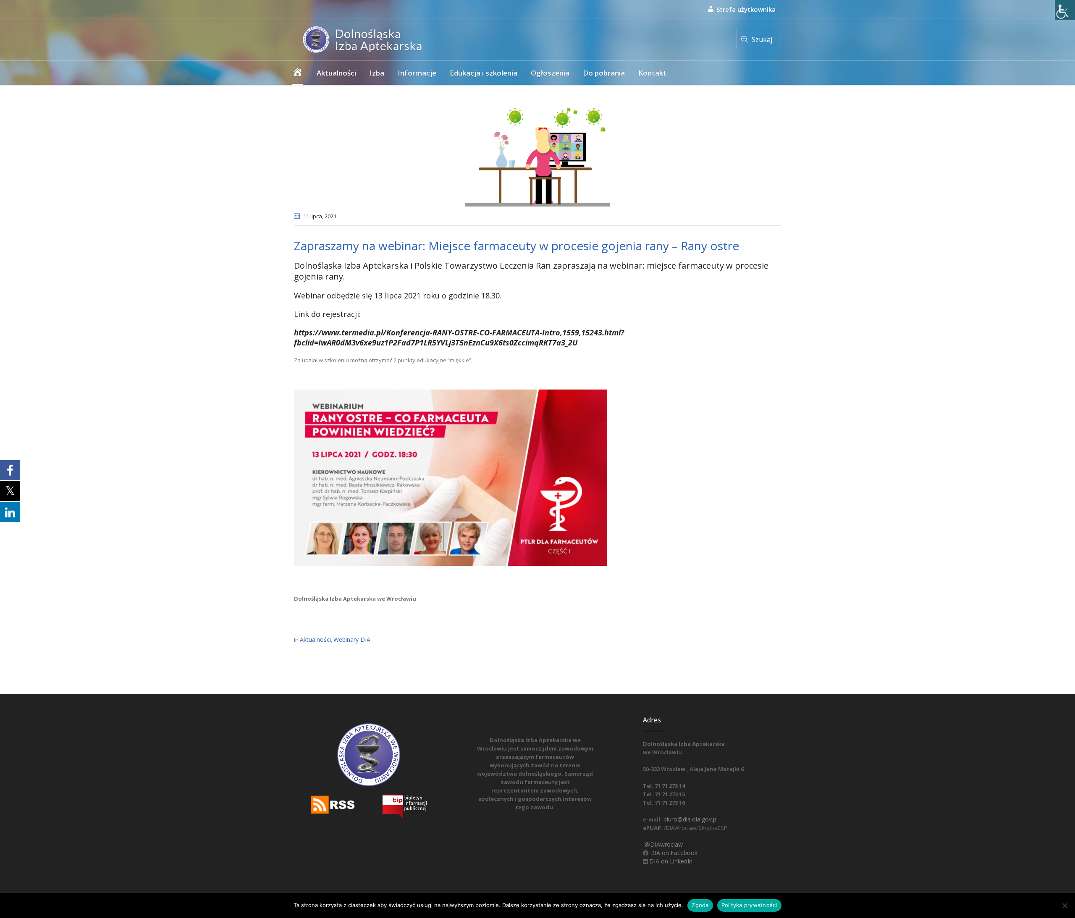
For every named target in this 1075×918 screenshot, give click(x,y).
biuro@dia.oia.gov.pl (690, 819)
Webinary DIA (351, 639)
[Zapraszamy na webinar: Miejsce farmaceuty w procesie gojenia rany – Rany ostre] (537, 153)
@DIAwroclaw (663, 844)
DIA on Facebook (672, 853)
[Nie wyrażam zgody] (1064, 905)
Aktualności (315, 639)
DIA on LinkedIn (670, 861)
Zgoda (700, 905)
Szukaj (762, 39)
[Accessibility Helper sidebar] (1065, 10)
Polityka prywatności (749, 905)
